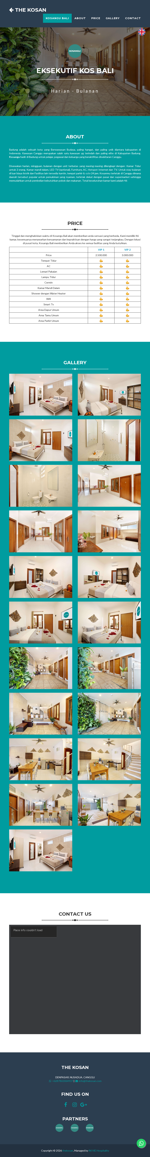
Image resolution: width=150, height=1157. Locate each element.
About (80, 18)
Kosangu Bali (57, 18)
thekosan (67, 1150)
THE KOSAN (30, 10)
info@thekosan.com (90, 1080)
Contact (133, 18)
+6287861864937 (62, 1080)
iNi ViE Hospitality (99, 1150)
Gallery (113, 18)
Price (95, 18)
